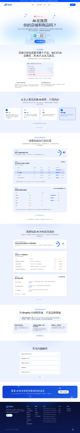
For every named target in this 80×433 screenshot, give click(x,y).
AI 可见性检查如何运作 (40, 215)
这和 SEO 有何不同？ (40, 372)
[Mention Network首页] (9, 5)
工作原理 (28, 408)
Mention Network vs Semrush (49, 412)
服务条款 (69, 410)
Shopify (28, 418)
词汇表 (36, 414)
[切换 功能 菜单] (34, 5)
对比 (36, 408)
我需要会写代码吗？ (40, 363)
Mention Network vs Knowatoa (49, 414)
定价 (28, 421)
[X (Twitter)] (73, 429)
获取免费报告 (29, 423)
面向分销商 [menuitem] (39, 4)
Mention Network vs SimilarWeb (50, 410)
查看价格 (40, 377)
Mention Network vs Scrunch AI (49, 421)
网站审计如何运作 (40, 299)
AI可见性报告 (37, 416)
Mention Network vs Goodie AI (49, 418)
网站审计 (28, 412)
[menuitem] (32, 5)
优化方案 (28, 414)
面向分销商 (29, 420)
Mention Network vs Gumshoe (49, 420)
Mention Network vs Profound (49, 408)
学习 (36, 410)
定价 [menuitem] (45, 4)
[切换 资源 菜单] (51, 5)
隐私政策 (69, 408)
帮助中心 (37, 412)
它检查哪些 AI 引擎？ (40, 358)
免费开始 (72, 4)
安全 (59, 412)
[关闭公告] (75, 1)
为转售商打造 (40, 335)
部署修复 (28, 416)
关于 (59, 408)
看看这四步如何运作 (40, 127)
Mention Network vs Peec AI (49, 416)
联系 (59, 410)
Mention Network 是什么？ (40, 354)
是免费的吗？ (40, 367)
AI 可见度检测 (29, 410)
